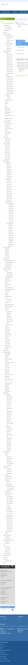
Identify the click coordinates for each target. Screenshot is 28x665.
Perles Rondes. (7, 162)
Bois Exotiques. (7, 142)
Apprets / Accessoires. (7, 269)
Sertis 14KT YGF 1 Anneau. (10, 38)
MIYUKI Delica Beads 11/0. (9, 260)
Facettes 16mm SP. (10, 90)
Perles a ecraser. (8, 329)
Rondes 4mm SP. (10, 57)
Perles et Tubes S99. (10, 463)
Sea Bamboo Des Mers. (9, 128)
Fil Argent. (7, 357)
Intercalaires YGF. (10, 411)
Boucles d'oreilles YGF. (10, 409)
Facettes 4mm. (7, 147)
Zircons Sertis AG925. (9, 43)
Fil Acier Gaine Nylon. (9, 493)
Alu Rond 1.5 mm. (10, 523)
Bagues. (6, 282)
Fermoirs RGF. (9, 429)
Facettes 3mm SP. (10, 78)
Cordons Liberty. (8, 538)
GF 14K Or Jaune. (8, 394)
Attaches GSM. (7, 279)
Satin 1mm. (9, 481)
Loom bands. (5, 557)
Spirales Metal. (7, 345)
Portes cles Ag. (7, 367)
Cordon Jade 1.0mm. (10, 488)
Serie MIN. (7, 453)
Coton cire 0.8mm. (10, 511)
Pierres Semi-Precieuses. (7, 51)
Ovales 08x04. (11, 206)
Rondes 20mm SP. (10, 73)
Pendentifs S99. (9, 461)
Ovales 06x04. (11, 204)
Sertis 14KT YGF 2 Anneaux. (10, 41)
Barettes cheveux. (8, 284)
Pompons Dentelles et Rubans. (8, 540)
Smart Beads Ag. (8, 391)
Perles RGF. (9, 431)
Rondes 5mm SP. (10, 59)
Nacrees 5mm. (9, 189)
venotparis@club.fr (7, 650)
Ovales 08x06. (11, 208)
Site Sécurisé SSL (5, 12)
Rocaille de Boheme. (6, 247)
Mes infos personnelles (5, 661)
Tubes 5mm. (7, 255)
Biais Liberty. (7, 536)
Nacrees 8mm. (9, 193)
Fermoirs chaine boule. (9, 322)
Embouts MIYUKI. (8, 267)
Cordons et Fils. (6, 466)
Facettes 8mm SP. (10, 83)
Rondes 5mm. (9, 167)
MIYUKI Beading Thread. (9, 262)
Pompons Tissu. (7, 543)
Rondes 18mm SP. (10, 71)
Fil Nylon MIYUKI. (8, 531)
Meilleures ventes (4, 626)
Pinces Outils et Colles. (7, 553)
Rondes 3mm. (9, 164)
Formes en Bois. (8, 138)
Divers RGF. (9, 450)
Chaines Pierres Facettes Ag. (9, 380)
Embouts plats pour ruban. (9, 304)
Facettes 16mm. (7, 159)
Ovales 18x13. (11, 218)
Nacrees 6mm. (9, 191)
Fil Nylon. (6, 474)
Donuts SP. (7, 101)
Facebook (4, 619)
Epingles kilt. (7, 308)
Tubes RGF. (9, 441)
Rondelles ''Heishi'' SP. (9, 118)
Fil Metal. (6, 533)
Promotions (2, 652)
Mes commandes (4, 658)
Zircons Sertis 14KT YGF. (9, 35)
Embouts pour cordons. (9, 306)
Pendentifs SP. (7, 110)
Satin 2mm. (9, 483)
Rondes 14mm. (9, 176)
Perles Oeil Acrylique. (9, 28)
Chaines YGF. (9, 399)
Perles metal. (7, 331)
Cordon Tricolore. (8, 468)
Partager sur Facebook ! (22, 24)
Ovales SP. (8, 98)
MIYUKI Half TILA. (8, 264)
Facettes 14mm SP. (10, 88)
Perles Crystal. (5, 559)
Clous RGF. (9, 433)
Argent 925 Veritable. (7, 352)
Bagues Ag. (7, 371)
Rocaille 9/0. (7, 252)
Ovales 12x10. (11, 213)
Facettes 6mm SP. (10, 81)
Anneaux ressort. (10, 311)
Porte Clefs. (7, 336)
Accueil (17, 18)
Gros (22, 18)
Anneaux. (6, 270)
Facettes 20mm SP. (10, 93)
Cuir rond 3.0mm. (10, 501)
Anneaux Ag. (7, 376)
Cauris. (6, 135)
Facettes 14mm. (7, 157)
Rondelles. (7, 338)
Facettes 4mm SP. (10, 79)
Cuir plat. (8, 505)
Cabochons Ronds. (10, 223)
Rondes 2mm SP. (10, 54)
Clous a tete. (9, 301)
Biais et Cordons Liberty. (7, 535)
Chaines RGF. (9, 448)
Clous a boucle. (9, 299)
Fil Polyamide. (7, 491)
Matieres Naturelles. (6, 121)
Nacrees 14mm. (9, 198)
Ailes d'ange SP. (7, 108)
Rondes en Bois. (8, 140)
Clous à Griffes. (7, 343)
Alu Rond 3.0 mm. (10, 526)
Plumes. (6, 130)
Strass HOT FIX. (8, 546)
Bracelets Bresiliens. (6, 555)
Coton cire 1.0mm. (10, 513)
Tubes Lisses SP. (8, 120)
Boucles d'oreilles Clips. (9, 287)
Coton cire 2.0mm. (10, 515)
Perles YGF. (9, 404)
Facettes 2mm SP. (10, 76)
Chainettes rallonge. (8, 296)
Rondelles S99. (9, 465)
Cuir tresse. (9, 506)
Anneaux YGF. (9, 401)
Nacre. (6, 105)
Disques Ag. (7, 387)
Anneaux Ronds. (9, 274)
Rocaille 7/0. (7, 250)
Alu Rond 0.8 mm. (10, 518)
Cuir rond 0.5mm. (10, 496)
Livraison (15, 12)
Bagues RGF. (9, 443)
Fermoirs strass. (9, 324)
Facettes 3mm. (7, 145)
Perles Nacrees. (7, 179)
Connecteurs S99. (10, 458)
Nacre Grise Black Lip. (9, 123)
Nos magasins (3, 656)
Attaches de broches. (8, 277)
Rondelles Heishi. (6, 30)
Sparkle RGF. (9, 446)
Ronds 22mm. (11, 244)
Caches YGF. (9, 416)
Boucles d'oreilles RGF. (10, 436)
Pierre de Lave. (7, 125)
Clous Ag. (6, 360)
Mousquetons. (9, 313)
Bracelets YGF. (9, 421)
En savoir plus (20, 59)
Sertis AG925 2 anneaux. (9, 49)
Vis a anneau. (7, 341)
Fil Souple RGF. (9, 438)
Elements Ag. (7, 355)
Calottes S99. (9, 456)
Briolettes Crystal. (8, 560)
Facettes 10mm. (7, 154)
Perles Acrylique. (6, 25)
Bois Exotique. (7, 133)
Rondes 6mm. (9, 169)
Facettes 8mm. (7, 152)
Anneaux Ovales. (10, 272)
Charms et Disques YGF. (10, 424)
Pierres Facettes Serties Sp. (9, 116)
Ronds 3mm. (11, 225)
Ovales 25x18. (11, 220)
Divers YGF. (9, 418)
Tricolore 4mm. (9, 473)
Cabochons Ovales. (10, 203)
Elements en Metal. (6, 451)
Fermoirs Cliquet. (10, 319)
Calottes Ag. (7, 369)
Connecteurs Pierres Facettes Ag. (8, 384)
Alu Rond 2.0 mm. (10, 525)
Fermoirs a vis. (9, 318)
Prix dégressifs (20, 41)
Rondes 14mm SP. (10, 68)
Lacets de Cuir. (7, 494)
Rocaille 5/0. (7, 248)
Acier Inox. (5, 32)
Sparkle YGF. (9, 396)
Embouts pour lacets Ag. (9, 362)
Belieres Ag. (7, 372)
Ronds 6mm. (11, 230)
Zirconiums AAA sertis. (7, 34)
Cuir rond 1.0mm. (10, 498)
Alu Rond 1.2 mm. (10, 521)
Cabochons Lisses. (8, 201)
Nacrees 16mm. (9, 200)
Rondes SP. (7, 52)
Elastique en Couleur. (8, 478)
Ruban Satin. (7, 541)
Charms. (4, 562)
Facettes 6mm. (7, 150)
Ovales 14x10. (11, 215)
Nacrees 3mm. (9, 184)
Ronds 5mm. (11, 228)
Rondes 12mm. (9, 174)
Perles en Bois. (5, 137)
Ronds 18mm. (11, 240)
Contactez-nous (13, 626)
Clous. (6, 298)
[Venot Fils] (5, 4)
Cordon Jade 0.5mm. (10, 486)
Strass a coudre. (7, 548)
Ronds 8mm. (11, 232)
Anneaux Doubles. (10, 275)
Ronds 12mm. (11, 235)
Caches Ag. (7, 386)
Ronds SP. (8, 96)
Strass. (4, 545)
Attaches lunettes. (8, 280)
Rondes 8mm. (9, 171)
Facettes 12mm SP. (10, 86)
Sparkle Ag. (7, 389)
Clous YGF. (9, 406)
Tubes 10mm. (7, 257)
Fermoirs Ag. (7, 364)
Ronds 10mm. (11, 233)
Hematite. (6, 103)
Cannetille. (7, 294)
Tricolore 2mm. (9, 469)
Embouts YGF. (9, 413)
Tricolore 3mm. (9, 471)
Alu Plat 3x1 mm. (10, 528)
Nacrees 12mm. (9, 196)
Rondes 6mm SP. (10, 61)
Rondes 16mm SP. (10, 69)
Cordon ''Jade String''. (8, 484)
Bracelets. (6, 348)
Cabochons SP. (7, 95)
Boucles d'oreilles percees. (9, 289)
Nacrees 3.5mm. (9, 186)
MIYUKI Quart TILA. (8, 265)
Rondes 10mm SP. (10, 64)
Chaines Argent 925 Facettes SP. (8, 113)
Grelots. (6, 326)
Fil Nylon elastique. (8, 476)
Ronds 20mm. (11, 242)
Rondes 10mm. (9, 172)
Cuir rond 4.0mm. (10, 503)
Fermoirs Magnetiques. (9, 316)
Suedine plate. (9, 508)
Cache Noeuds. (7, 291)
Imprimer (19, 26)
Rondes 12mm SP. (10, 66)
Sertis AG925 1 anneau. (9, 46)
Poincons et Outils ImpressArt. (8, 23)
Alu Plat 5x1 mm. (10, 530)
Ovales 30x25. (11, 222)
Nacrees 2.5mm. (9, 182)
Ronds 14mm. (11, 237)
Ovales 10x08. (11, 211)
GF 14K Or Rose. (8, 426)
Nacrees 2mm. (9, 181)
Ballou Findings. (7, 353)
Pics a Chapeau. (7, 333)
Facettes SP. (7, 74)
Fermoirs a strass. (8, 550)
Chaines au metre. (6, 350)
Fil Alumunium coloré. (9, 516)
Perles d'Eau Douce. (8, 132)
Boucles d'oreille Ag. (8, 374)
